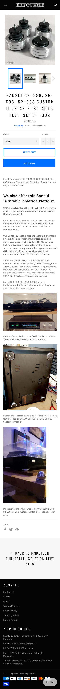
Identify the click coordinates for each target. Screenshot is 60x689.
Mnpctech (14, 674)
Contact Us (8, 592)
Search (6, 596)
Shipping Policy (11, 615)
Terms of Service (11, 606)
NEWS (6, 601)
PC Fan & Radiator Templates (18, 648)
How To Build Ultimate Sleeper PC (19, 643)
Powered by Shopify (27, 674)
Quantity (45, 134)
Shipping (18, 126)
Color (6, 134)
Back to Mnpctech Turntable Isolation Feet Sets (30, 558)
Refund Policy (10, 620)
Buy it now (29, 163)
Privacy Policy (10, 610)
